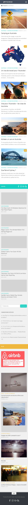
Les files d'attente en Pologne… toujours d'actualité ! (14, 485)
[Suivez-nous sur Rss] (26, 186)
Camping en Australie (8, 33)
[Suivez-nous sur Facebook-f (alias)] (18, 186)
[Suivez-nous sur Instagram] (21, 186)
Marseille (3, 461)
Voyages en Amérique (10, 393)
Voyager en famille (5, 433)
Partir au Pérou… (8, 333)
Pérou (2, 393)
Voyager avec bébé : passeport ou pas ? (11, 435)
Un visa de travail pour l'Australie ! (13, 71)
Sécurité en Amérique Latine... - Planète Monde (14, 332)
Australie (3, 30)
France (2, 458)
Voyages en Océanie (12, 30)
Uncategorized (5, 206)
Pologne (3, 482)
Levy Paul (5, 315)
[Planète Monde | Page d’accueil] (11, 2)
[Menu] (26, 2)
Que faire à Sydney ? (8, 170)
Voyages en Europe (9, 458)
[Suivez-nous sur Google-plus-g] (23, 186)
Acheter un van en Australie (11, 139)
